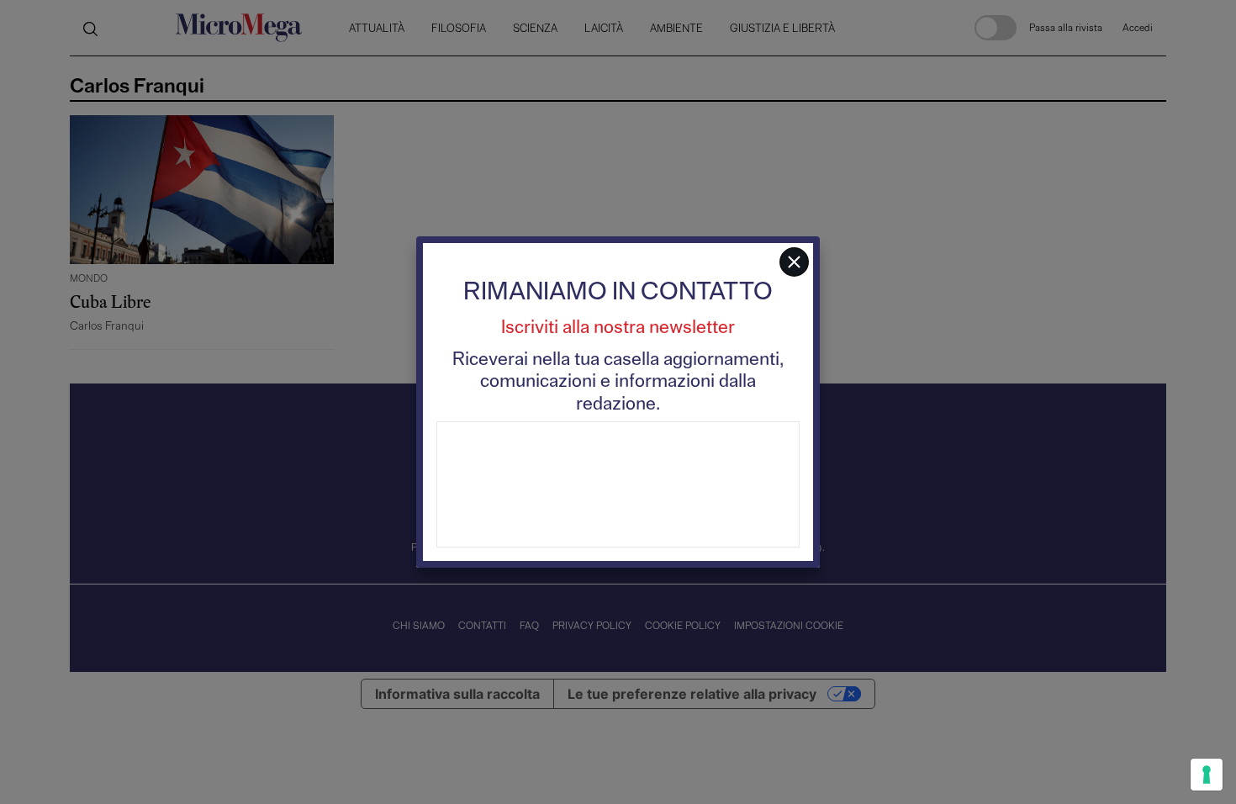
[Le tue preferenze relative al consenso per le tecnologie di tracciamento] (1207, 775)
